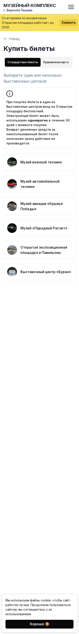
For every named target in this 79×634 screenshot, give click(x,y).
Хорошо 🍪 (39, 624)
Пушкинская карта (55, 62)
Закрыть (68, 22)
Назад (14, 38)
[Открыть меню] (71, 7)
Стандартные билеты (22, 62)
